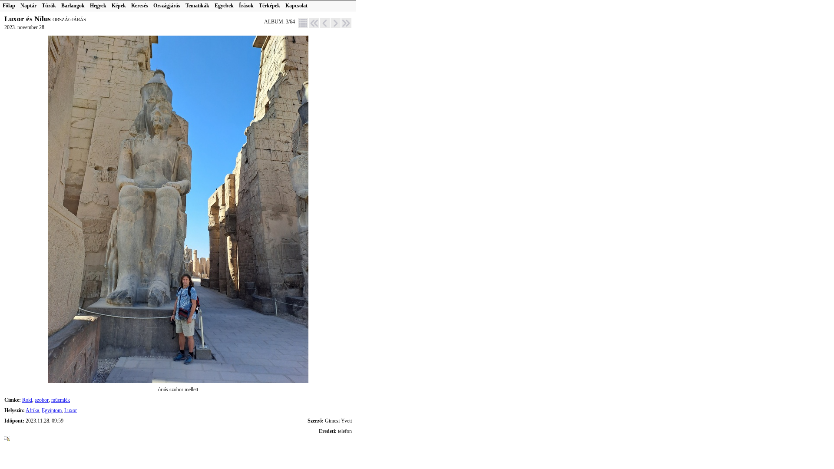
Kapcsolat (296, 6)
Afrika (32, 410)
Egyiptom (52, 410)
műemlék (60, 400)
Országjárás (166, 6)
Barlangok (73, 6)
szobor (42, 400)
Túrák (49, 6)
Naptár (28, 6)
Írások (246, 6)
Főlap (9, 6)
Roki (27, 400)
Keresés (139, 6)
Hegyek (98, 6)
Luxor (70, 410)
